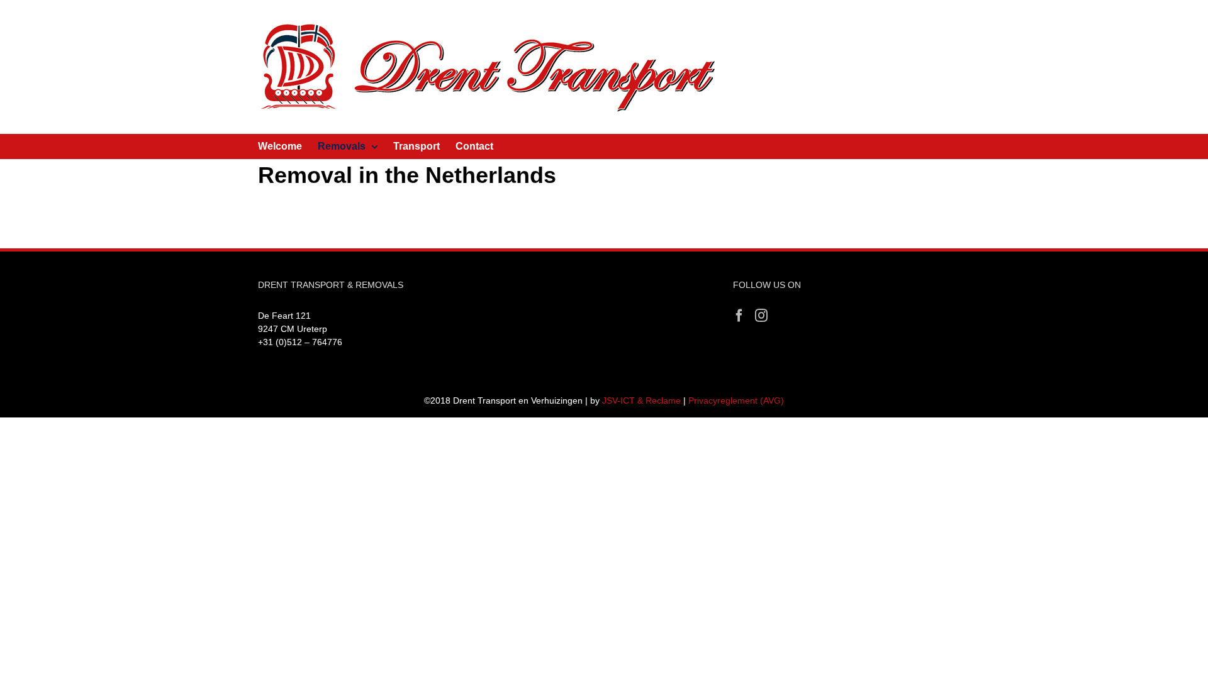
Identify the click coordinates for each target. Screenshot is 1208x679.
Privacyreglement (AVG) (736, 400)
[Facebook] (739, 315)
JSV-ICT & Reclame (641, 400)
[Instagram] (761, 315)
